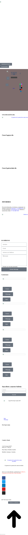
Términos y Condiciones (14, 502)
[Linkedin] (20, 91)
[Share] (1, 534)
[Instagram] (20, 89)
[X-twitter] (21, 87)
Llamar (7, 289)
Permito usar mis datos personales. (10, 266)
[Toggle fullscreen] (3, 534)
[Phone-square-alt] (21, 84)
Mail (6, 299)
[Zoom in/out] (4, 534)
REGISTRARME (4, 66)
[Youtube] (21, 89)
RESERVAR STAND (6, 64)
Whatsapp (7, 294)
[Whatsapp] (20, 84)
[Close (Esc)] (0, 534)
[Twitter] (3, 481)
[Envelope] (21, 85)
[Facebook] (20, 87)
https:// (14, 88)
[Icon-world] (20, 85)
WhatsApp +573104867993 (17, 208)
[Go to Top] (14, 532)
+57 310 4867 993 (15, 210)
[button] (14, 77)
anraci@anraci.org (15, 209)
